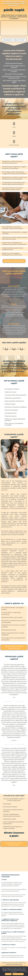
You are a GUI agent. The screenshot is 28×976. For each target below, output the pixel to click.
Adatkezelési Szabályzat (18, 974)
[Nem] (26, 971)
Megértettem (8, 974)
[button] (1, 349)
